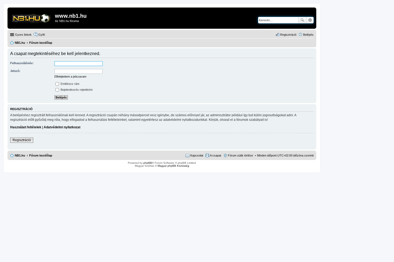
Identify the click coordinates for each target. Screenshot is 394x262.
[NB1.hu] (32, 17)
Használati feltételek (25, 127)
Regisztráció (22, 140)
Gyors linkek (23, 34)
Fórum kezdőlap (40, 155)
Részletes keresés (310, 20)
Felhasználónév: (22, 63)
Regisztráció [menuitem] (288, 34)
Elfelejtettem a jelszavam (70, 76)
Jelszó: (15, 70)
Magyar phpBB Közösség (173, 165)
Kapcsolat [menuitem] (196, 155)
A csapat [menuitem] (215, 155)
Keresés (302, 20)
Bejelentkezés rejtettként (76, 89)
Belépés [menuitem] (308, 34)
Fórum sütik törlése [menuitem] (240, 155)
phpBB (147, 162)
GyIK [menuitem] (41, 34)
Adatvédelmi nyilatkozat (62, 127)
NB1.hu (20, 155)
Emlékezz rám (69, 83)
